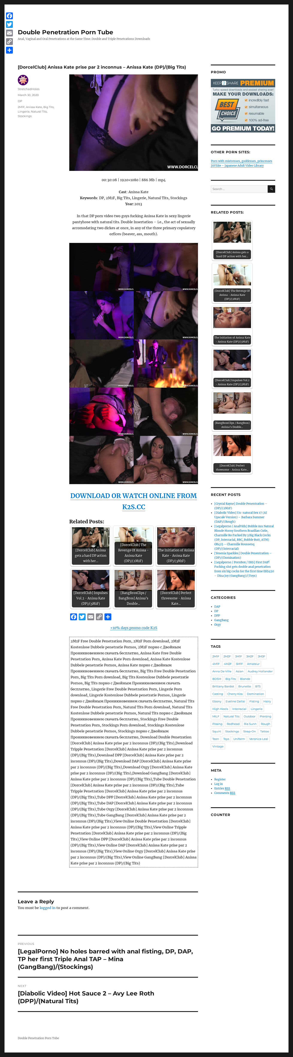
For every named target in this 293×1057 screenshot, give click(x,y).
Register (220, 779)
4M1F (216, 664)
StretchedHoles (28, 89)
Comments (224, 793)
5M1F (239, 664)
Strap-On (249, 731)
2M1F (21, 107)
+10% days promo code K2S (133, 628)
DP (20, 101)
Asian (239, 671)
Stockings (25, 116)
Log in (218, 784)
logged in (48, 908)
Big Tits (48, 107)
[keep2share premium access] (243, 106)
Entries (222, 788)
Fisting (254, 701)
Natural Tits (39, 111)
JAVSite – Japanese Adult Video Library (237, 165)
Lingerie (24, 111)
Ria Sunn (250, 724)
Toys (226, 739)
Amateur (253, 664)
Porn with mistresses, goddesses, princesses (241, 161)
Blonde (245, 679)
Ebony (216, 701)
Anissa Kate (34, 107)
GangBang (221, 620)
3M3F (261, 656)
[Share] (9, 50)
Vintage (218, 746)
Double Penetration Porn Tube (65, 32)
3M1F (238, 656)
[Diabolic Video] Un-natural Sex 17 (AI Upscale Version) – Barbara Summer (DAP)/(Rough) (240, 517)
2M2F (227, 656)
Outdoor (249, 716)
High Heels (220, 709)
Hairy (267, 701)
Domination (255, 694)
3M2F (250, 656)
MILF (215, 716)
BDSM (216, 679)
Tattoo (264, 731)
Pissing (217, 724)
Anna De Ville (221, 671)
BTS (258, 686)
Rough (265, 724)
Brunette (244, 686)
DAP (217, 606)
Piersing (265, 716)
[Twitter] (9, 24)
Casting (217, 694)
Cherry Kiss (235, 694)
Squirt (216, 731)
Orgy (217, 624)
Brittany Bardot (223, 686)
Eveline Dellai (235, 701)
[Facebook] (9, 16)
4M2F (228, 664)
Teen (215, 739)
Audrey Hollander (260, 671)
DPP (217, 615)
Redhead (233, 724)
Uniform (239, 739)
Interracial (239, 709)
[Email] (9, 33)
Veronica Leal (258, 739)
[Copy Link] (9, 41)
